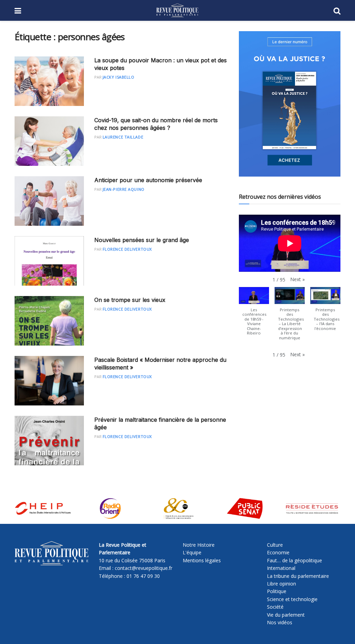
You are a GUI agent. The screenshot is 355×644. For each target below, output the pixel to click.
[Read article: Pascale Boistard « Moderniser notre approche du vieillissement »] (49, 380)
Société (275, 606)
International (281, 568)
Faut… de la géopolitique (294, 560)
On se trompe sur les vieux (129, 299)
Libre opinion (281, 583)
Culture (275, 545)
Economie (278, 552)
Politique (276, 591)
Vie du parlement (286, 614)
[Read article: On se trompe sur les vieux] (49, 321)
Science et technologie (292, 599)
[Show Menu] (18, 10)
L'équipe (192, 552)
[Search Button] (337, 10)
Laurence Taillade (123, 137)
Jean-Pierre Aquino (124, 189)
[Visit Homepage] (177, 10)
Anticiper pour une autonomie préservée (148, 180)
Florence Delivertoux (127, 249)
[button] (297, 279)
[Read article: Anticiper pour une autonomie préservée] (49, 201)
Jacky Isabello (119, 77)
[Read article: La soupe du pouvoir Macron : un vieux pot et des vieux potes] (49, 81)
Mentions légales (202, 560)
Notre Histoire (199, 545)
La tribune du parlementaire (298, 576)
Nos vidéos (279, 622)
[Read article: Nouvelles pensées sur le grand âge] (49, 261)
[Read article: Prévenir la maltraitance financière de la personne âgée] (49, 440)
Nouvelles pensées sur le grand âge (141, 239)
